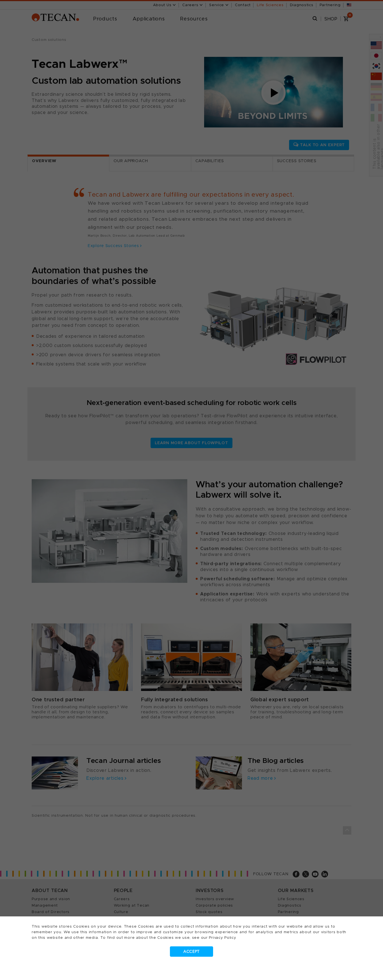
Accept (191, 951)
